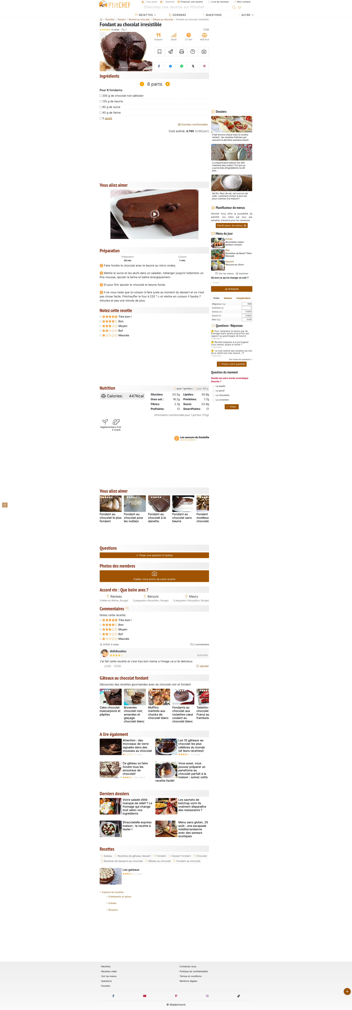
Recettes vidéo (109, 971)
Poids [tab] (216, 298)
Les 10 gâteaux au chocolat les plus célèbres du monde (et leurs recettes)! (191, 745)
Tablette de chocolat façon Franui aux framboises (206, 713)
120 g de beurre (112, 101)
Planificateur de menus (230, 225)
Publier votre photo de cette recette (154, 579)
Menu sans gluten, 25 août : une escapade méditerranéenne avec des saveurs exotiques (193, 829)
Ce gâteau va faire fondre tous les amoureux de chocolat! (135, 768)
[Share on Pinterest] (204, 66)
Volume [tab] (228, 298)
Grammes (218, 308)
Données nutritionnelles (194, 124)
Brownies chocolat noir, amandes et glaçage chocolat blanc (134, 714)
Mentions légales (188, 981)
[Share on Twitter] (193, 66)
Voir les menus (226, 273)
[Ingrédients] (5, 505)
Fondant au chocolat (188, 861)
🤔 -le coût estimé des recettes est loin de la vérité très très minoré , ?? (231, 352)
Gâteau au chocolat (159, 861)
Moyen (122, 326)
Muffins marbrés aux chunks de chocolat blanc (158, 713)
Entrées (112, 903)
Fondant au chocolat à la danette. (157, 517)
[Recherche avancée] (239, 8)
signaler (204, 666)
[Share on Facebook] (159, 66)
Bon (120, 321)
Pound (216, 315)
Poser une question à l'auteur (156, 555)
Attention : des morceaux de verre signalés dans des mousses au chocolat (137, 745)
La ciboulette (222, 395)
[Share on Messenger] (170, 66)
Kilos (216, 319)
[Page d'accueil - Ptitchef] (101, 19)
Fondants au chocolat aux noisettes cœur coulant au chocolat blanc (182, 714)
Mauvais (123, 335)
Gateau (108, 855)
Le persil (220, 390)
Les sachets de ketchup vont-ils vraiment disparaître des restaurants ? (192, 805)
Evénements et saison (119, 896)
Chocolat (201, 855)
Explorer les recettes (112, 892)
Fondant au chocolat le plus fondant (110, 517)
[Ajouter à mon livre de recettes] (159, 51)
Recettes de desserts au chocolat (123, 861)
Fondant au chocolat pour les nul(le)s (133, 517)
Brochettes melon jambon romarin (235, 243)
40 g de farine (111, 112)
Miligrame (219, 304)
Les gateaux (131, 869)
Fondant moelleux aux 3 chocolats (206, 517)
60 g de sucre (111, 107)
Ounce (217, 311)
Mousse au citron (235, 264)
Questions (213, 14)
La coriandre (222, 399)
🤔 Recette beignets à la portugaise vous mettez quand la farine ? (229, 343)
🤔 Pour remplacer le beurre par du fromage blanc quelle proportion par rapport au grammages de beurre (230, 333)
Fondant (161, 855)
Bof (120, 330)
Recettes (145, 14)
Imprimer (243, 273)
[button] (104, 51)
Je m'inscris (232, 288)
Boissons (113, 909)
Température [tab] (243, 298)
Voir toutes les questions (240, 359)
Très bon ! (125, 316)
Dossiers (179, 14)
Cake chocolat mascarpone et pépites (110, 711)
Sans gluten (152, 2)
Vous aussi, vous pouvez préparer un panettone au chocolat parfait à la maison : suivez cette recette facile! (181, 772)
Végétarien (170, 2)
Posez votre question (233, 364)
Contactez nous (188, 966)
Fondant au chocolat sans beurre (182, 517)
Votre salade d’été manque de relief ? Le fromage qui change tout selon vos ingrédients (137, 806)
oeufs (108, 118)
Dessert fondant (181, 855)
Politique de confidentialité (194, 971)
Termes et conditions (191, 976)
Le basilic (221, 386)
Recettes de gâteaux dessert (134, 855)
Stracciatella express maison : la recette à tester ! (137, 826)
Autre (245, 14)
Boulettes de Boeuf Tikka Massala (239, 254)
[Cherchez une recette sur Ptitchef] (234, 7)
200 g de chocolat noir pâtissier (123, 95)
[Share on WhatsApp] (181, 66)
